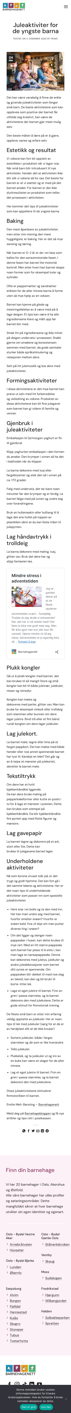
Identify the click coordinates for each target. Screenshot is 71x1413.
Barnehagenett (48, 1105)
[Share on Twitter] (33, 1131)
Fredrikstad (50, 1288)
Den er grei (29, 1406)
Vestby (46, 1255)
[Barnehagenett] (17, 6)
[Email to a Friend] (37, 1131)
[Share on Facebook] (28, 1131)
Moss (45, 1272)
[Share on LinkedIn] (42, 1131)
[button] (66, 6)
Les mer (46, 1406)
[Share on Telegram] (47, 1131)
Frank (54, 38)
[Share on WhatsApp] (23, 1131)
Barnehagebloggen (38, 1113)
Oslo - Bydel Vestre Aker (20, 1236)
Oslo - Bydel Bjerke (20, 1261)
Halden (46, 1311)
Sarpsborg (13, 1288)
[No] (66, 1400)
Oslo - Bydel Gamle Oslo (50, 1236)
